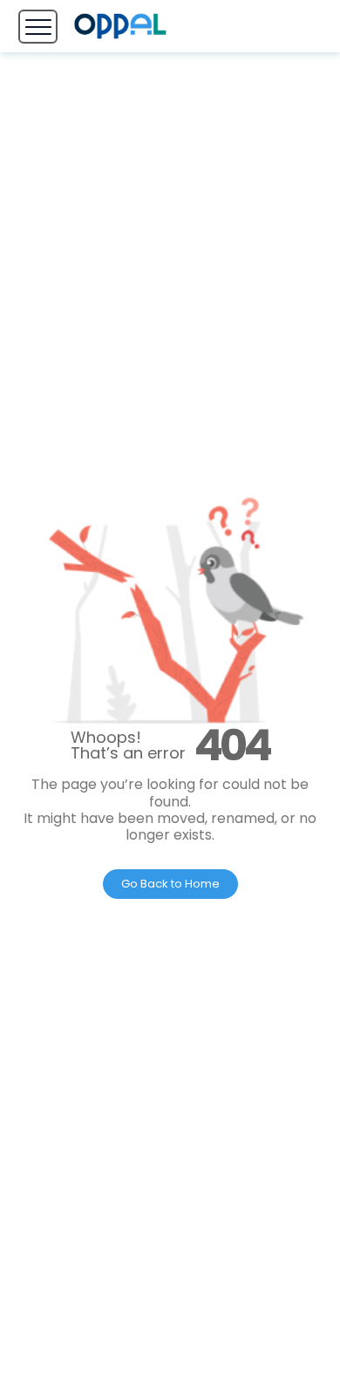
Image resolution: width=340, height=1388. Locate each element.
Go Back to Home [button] (170, 883)
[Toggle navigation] (38, 27)
